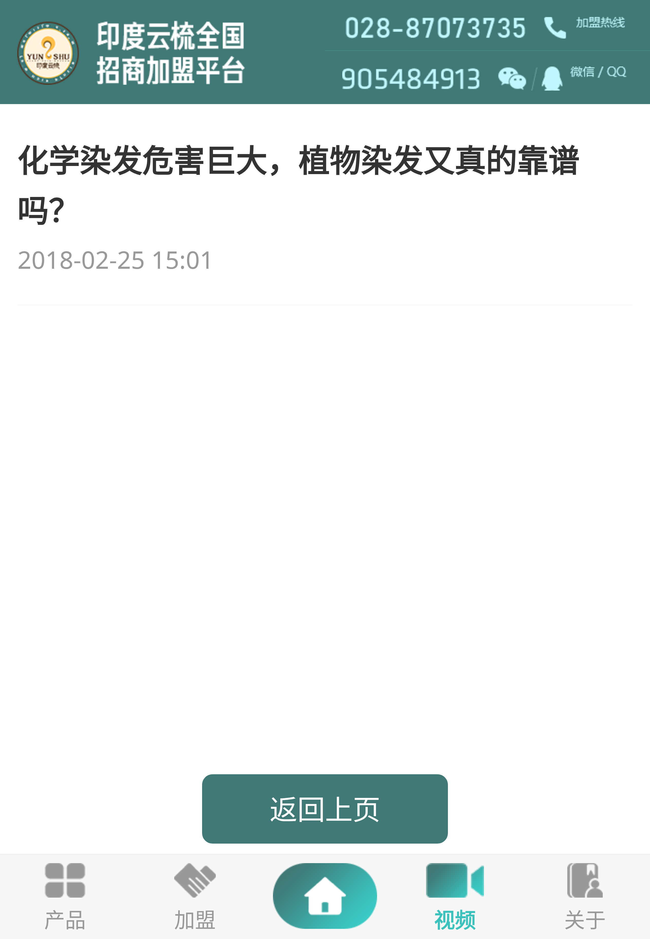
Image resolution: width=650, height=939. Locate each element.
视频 (455, 919)
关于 (585, 919)
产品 (65, 919)
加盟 (195, 919)
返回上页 (325, 809)
